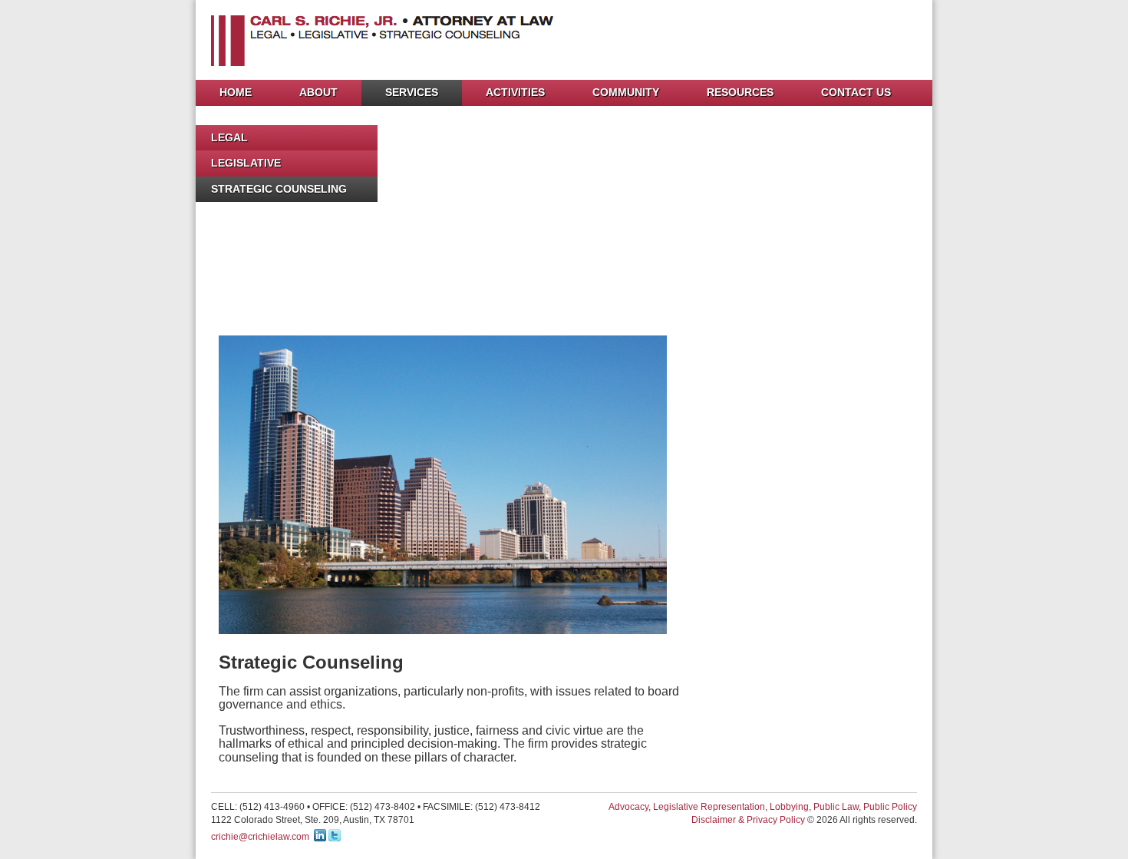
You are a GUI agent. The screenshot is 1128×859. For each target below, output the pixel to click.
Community (625, 92)
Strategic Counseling (279, 189)
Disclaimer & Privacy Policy (748, 819)
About (318, 92)
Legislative (246, 163)
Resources (740, 92)
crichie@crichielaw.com (260, 836)
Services (411, 92)
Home (235, 92)
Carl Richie (404, 40)
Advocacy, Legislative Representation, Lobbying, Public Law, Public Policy (763, 806)
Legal (229, 137)
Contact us (856, 92)
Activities (515, 92)
